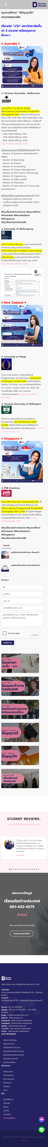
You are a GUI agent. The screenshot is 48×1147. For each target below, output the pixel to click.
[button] (9, 869)
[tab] (6, 545)
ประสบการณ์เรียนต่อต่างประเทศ (24, 824)
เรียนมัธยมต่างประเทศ (11, 1047)
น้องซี (21, 855)
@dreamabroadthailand (22, 1020)
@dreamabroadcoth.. (18, 1026)
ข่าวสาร (6, 1110)
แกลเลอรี (6, 1114)
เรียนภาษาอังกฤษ (10, 1040)
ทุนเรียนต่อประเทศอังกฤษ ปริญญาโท (25, 552)
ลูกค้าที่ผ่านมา (8, 1099)
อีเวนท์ (5, 1107)
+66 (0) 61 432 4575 (17, 1009)
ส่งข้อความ (7, 642)
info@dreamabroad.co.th (17, 1015)
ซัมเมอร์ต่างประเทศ (10, 1058)
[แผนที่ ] (4, 995)
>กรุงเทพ (4, 998)
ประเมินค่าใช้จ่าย (9, 1118)
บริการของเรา (8, 1075)
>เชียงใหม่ (5, 989)
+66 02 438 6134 (15, 1007)
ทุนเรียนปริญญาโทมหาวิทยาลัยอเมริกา (25, 565)
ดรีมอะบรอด (8, 1071)
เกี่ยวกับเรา (7, 1082)
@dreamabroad (16, 1017)
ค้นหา (5, 1090)
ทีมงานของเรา (8, 1079)
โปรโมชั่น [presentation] (6, 545)
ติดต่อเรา (6, 1086)
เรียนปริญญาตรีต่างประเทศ (13, 1051)
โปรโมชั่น (6, 1103)
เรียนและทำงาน (9, 1043)
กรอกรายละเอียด (22, 933)
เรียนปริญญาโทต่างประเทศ (13, 1055)
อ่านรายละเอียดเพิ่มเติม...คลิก (14, 143)
